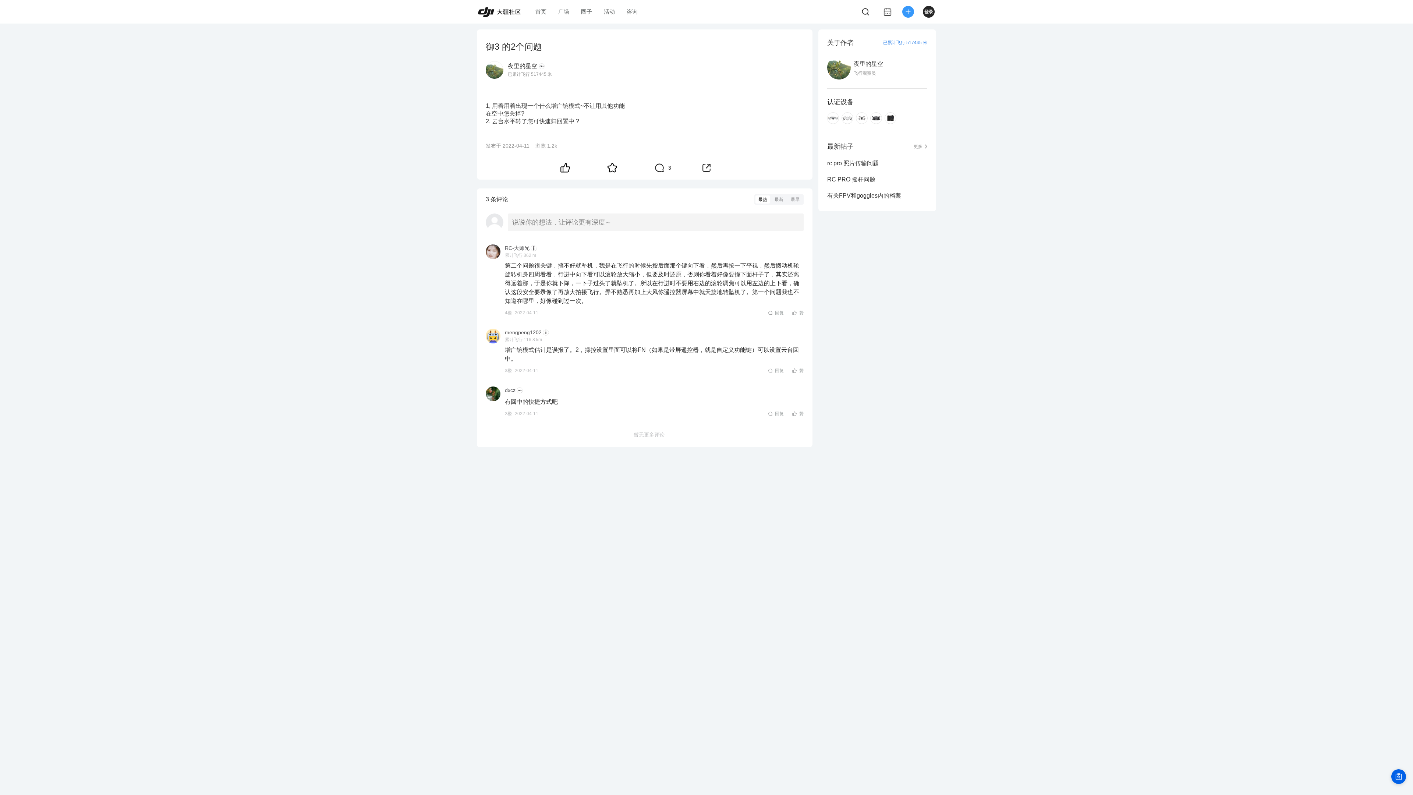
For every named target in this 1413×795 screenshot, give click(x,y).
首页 (540, 11)
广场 (563, 11)
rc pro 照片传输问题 (853, 163)
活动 (609, 11)
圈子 (586, 11)
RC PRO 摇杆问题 (851, 179)
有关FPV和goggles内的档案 (864, 195)
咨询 (632, 11)
